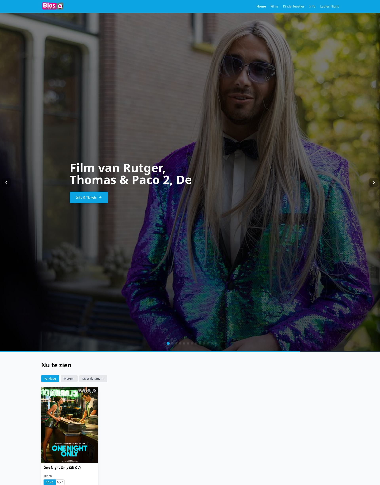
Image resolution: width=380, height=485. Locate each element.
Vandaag (50, 378)
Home (261, 6)
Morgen (69, 378)
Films (274, 6)
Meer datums (91, 378)
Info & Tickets (86, 191)
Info (312, 6)
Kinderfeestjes (294, 6)
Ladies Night (329, 6)
